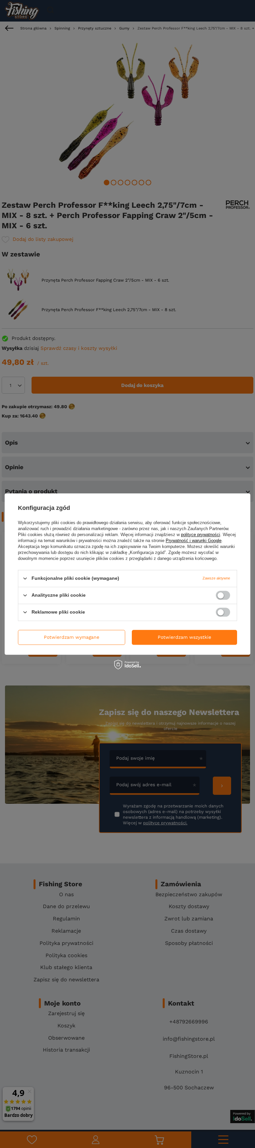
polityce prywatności (200, 534)
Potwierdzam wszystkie (184, 637)
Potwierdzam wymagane (71, 637)
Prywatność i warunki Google (193, 540)
